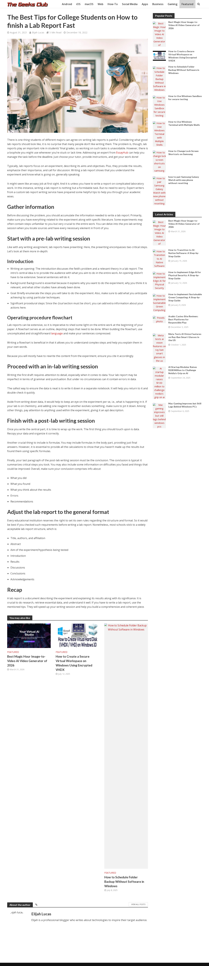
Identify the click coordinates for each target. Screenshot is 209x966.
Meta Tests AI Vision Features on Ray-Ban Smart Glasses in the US (184, 337)
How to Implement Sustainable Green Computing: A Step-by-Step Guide (185, 297)
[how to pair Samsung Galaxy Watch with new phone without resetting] (159, 190)
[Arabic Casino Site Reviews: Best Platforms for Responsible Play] (159, 319)
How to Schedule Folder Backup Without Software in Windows (124, 881)
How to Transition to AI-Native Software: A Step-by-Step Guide (183, 253)
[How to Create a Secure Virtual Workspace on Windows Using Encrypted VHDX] (77, 635)
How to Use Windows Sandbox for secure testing (185, 98)
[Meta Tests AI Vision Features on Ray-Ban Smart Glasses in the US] (159, 347)
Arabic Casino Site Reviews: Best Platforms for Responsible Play (183, 319)
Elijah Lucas (38, 32)
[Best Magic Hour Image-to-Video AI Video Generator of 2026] (29, 635)
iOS (78, 4)
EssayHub (122, 152)
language (57, 333)
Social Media (129, 4)
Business (157, 4)
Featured (187, 4)
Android (67, 4)
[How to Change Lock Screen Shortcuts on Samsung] (159, 161)
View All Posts (138, 904)
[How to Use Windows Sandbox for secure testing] (159, 106)
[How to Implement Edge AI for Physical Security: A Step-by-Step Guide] (159, 280)
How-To (113, 4)
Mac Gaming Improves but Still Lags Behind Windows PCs (184, 405)
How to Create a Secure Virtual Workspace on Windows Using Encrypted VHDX (74, 663)
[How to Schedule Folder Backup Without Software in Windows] (126, 746)
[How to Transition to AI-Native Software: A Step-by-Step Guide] (159, 258)
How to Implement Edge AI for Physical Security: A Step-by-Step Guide (184, 275)
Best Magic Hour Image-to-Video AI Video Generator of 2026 (27, 661)
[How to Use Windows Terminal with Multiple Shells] (159, 133)
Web (100, 4)
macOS (89, 4)
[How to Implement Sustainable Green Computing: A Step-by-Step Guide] (159, 302)
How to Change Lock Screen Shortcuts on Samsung (183, 152)
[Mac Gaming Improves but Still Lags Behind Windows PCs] (159, 415)
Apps (145, 4)
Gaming (172, 4)
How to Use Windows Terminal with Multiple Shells (184, 123)
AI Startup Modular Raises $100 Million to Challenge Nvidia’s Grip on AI (182, 370)
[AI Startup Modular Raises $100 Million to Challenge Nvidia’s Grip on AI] (159, 382)
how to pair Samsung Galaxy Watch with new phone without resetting (183, 179)
